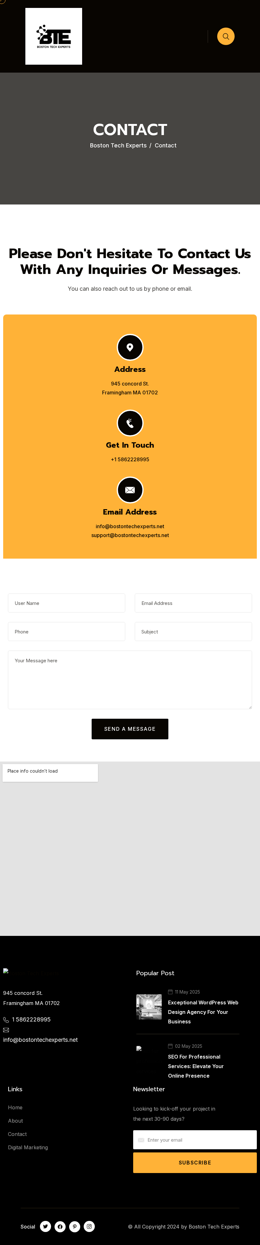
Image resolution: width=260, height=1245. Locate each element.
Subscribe (195, 1162)
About (15, 1121)
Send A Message (130, 729)
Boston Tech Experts (214, 1226)
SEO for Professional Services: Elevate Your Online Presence (196, 1066)
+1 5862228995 (130, 459)
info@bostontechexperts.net (130, 526)
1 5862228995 (31, 1019)
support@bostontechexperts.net (130, 535)
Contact (17, 1134)
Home (15, 1107)
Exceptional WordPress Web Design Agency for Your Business (203, 1012)
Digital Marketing (28, 1147)
